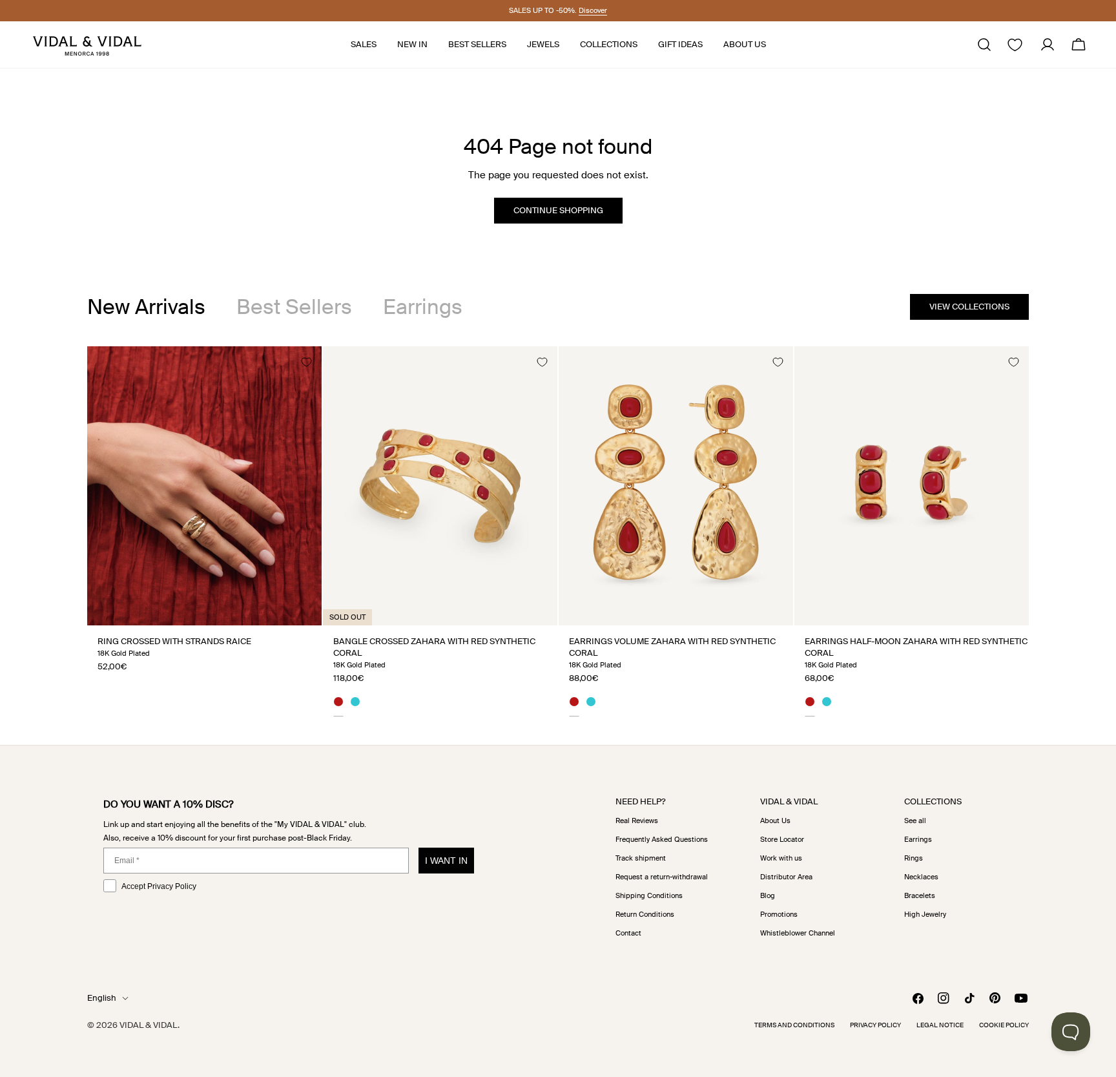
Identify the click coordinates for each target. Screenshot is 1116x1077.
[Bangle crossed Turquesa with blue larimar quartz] (355, 703)
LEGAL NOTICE (940, 1025)
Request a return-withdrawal (661, 876)
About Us (775, 820)
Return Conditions (644, 914)
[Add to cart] (533, 611)
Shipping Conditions (649, 895)
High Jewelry (925, 914)
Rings (913, 858)
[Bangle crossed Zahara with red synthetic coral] (440, 485)
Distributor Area (786, 876)
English (101, 997)
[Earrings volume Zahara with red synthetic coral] (676, 485)
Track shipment (640, 858)
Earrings (918, 839)
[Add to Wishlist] (306, 361)
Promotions (779, 914)
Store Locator (782, 839)
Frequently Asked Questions (661, 839)
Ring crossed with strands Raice (174, 641)
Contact (628, 932)
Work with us (781, 858)
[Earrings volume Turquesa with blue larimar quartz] (591, 703)
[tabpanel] (558, 531)
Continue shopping (558, 210)
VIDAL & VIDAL (148, 1024)
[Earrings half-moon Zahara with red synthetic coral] (911, 485)
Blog (767, 895)
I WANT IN (446, 860)
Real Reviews (636, 820)
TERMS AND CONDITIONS (794, 1025)
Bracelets (919, 895)
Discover (593, 10)
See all (915, 820)
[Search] (984, 45)
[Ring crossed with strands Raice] (204, 485)
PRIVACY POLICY (875, 1025)
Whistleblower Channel (797, 932)
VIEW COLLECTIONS (969, 306)
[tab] (146, 306)
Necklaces (921, 876)
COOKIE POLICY (1004, 1025)
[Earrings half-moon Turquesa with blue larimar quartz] (827, 703)
